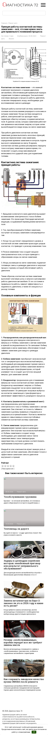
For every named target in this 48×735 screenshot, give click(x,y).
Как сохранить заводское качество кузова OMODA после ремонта (24, 680)
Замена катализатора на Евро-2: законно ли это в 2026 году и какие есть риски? (23, 603)
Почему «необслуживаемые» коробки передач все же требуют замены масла (23, 642)
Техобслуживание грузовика (20, 496)
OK (34, 732)
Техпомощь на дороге (16, 528)
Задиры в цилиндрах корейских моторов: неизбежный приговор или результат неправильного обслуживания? (22, 564)
